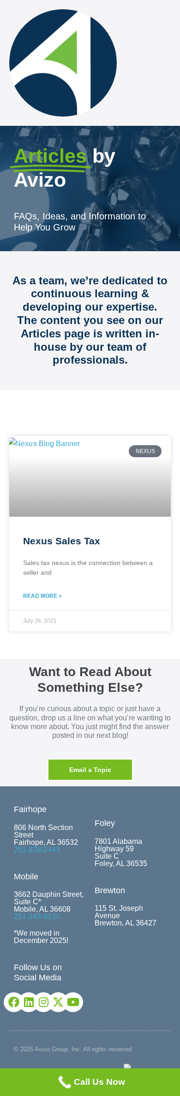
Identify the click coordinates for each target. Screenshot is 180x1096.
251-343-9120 (37, 916)
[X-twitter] (58, 1002)
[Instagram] (43, 1002)
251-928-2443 (37, 850)
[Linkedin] (28, 1002)
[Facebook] (14, 1002)
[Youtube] (73, 1002)
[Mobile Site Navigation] (168, 63)
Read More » (42, 596)
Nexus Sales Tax (61, 541)
